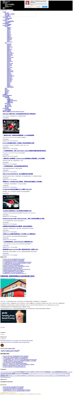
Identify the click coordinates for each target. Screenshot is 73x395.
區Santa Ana (9, 77)
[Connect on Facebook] (26, 393)
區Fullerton (9, 58)
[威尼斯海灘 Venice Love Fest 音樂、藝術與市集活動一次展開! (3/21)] (14, 273)
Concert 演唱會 (7, 22)
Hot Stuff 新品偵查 (8, 24)
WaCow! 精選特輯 (66, 373)
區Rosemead (9, 74)
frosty (14, 340)
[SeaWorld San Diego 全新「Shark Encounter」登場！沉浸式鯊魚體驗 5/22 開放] (16, 269)
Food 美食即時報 (5, 23)
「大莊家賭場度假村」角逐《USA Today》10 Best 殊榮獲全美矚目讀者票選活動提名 (24, 150)
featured (4, 340)
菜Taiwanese (9, 39)
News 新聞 (24, 342)
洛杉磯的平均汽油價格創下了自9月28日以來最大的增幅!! (10, 350)
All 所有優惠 (7, 19)
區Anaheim (9, 44)
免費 (22, 340)
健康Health (10, 375)
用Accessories (43, 375)
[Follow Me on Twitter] (16, 393)
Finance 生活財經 (6, 108)
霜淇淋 (32, 340)
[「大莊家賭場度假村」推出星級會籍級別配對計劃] (11, 264)
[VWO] (30, 6)
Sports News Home (40, 373)
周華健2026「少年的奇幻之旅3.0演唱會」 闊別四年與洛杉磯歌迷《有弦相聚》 (23, 181)
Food (11, 342)
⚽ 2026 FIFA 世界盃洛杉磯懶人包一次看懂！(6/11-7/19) (17, 189)
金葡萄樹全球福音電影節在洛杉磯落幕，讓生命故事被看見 (17, 226)
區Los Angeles (9, 67)
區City (6, 42)
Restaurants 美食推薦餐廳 (21, 373)
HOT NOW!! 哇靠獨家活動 (9, 21)
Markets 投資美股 (8, 109)
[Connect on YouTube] (36, 393)
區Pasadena (9, 73)
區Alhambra (9, 43)
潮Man (36, 375)
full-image (16, 340)
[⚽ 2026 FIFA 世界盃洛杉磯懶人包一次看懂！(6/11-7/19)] (12, 267)
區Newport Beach (10, 71)
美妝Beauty (52, 375)
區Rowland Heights (10, 75)
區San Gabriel (9, 76)
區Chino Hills (9, 52)
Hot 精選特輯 (5, 94)
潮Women (39, 375)
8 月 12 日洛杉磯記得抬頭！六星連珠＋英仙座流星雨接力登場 (18, 143)
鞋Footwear (9, 377)
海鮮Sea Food (9, 37)
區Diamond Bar (10, 55)
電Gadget (5, 377)
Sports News (35, 373)
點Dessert (6, 93)
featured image (8, 340)
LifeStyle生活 (4, 373)
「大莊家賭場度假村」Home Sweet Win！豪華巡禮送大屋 (18, 241)
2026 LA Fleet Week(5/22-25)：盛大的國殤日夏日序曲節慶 (18, 173)
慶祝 (27, 340)
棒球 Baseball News (8, 106)
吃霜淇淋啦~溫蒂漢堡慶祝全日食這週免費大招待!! (17, 276)
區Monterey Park (10, 70)
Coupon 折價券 (5, 17)
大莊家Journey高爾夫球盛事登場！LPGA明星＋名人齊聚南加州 (19, 234)
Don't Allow (38, 6)
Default (5, 342)
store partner (44, 373)
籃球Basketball (7, 103)
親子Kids (57, 375)
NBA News (9, 104)
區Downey (9, 56)
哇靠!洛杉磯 (3, 392)
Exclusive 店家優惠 (8, 18)
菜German (9, 32)
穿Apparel (48, 375)
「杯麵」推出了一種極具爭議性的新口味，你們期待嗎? (9, 351)
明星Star (33, 375)
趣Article (67, 375)
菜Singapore (9, 38)
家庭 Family (19, 375)
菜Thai (8, 40)
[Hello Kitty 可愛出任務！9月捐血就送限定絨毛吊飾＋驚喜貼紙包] (14, 259)
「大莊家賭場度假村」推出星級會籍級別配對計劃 (15, 166)
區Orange (9, 72)
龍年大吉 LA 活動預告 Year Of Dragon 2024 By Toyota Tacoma (13, 111)
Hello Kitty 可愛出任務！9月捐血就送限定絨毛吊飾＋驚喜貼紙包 (19, 113)
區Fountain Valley (10, 57)
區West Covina (9, 86)
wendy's (20, 340)
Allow (45, 6)
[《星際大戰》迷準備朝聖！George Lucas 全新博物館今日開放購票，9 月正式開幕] (17, 263)
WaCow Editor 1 (3, 278)
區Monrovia (9, 69)
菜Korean (9, 35)
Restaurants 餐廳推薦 (6, 25)
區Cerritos (9, 51)
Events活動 (36, 371)
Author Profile (11, 348)
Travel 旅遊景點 (56, 373)
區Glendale (9, 60)
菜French (8, 31)
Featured (8, 342)
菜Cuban (8, 30)
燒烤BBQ (8, 28)
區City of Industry (10, 53)
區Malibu (8, 68)
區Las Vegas (9, 64)
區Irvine (8, 62)
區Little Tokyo (9, 65)
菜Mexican (9, 36)
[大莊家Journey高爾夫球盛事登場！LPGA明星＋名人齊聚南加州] (14, 271)
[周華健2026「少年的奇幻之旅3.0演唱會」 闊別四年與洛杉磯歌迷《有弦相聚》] (16, 266)
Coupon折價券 (16, 371)
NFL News (7, 107)
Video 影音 (61, 373)
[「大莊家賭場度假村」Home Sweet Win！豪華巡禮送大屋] (13, 272)
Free (12, 340)
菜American (9, 27)
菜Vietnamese (9, 41)
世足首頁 (8, 98)
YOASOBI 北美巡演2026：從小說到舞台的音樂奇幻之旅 (17, 210)
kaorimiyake (5, 119)
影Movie (24, 375)
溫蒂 (29, 340)
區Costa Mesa (9, 54)
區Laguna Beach (10, 63)
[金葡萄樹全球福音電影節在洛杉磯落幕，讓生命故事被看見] (13, 270)
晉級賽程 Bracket (10, 99)
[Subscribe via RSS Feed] (5, 393)
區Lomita (8, 66)
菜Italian (8, 33)
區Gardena (9, 59)
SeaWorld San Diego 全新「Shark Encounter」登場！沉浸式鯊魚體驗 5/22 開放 (23, 218)
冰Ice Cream (7, 90)
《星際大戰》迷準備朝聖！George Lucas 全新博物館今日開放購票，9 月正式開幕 (24, 158)
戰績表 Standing (10, 102)
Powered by (27, 6)
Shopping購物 (30, 373)
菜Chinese (9, 29)
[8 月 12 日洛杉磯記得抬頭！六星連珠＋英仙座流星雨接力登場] (13, 261)
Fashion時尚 (41, 371)
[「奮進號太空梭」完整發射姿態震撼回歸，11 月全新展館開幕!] (13, 260)
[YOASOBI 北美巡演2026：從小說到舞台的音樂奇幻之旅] (12, 268)
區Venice (8, 84)
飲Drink (6, 89)
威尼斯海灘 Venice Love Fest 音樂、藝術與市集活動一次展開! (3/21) (20, 249)
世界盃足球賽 (7, 97)
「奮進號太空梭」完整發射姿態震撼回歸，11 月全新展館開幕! (18, 135)
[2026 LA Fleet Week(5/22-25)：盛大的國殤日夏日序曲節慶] (13, 265)
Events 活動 (5, 20)
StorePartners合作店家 (7, 110)
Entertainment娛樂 (28, 371)
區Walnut (8, 85)
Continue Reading (6, 117)
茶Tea (6, 88)
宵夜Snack (7, 91)
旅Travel (30, 375)
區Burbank (9, 50)
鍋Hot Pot (6, 92)
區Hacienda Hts (10, 61)
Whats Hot (27, 342)
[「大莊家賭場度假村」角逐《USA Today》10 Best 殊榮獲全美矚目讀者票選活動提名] (17, 262)
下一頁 (3, 327)
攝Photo (27, 375)
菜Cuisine (6, 26)
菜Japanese (9, 34)
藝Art (54, 375)
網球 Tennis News (8, 105)
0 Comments (15, 119)
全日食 (25, 340)
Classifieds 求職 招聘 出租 (7, 95)
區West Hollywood (10, 87)
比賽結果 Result (10, 101)
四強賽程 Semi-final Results (12, 100)
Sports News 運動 (6, 96)
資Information (62, 375)
